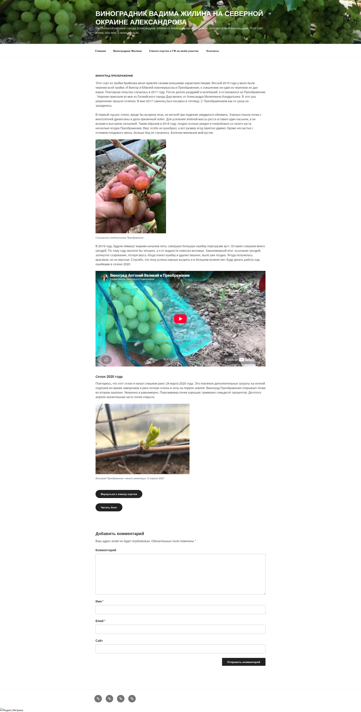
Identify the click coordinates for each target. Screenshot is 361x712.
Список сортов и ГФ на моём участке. (174, 51)
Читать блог (109, 507)
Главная (100, 51)
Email (100, 621)
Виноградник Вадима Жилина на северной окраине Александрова (179, 17)
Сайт (99, 640)
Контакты (212, 51)
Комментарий (106, 550)
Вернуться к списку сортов (119, 494)
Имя (100, 601)
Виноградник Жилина (127, 51)
